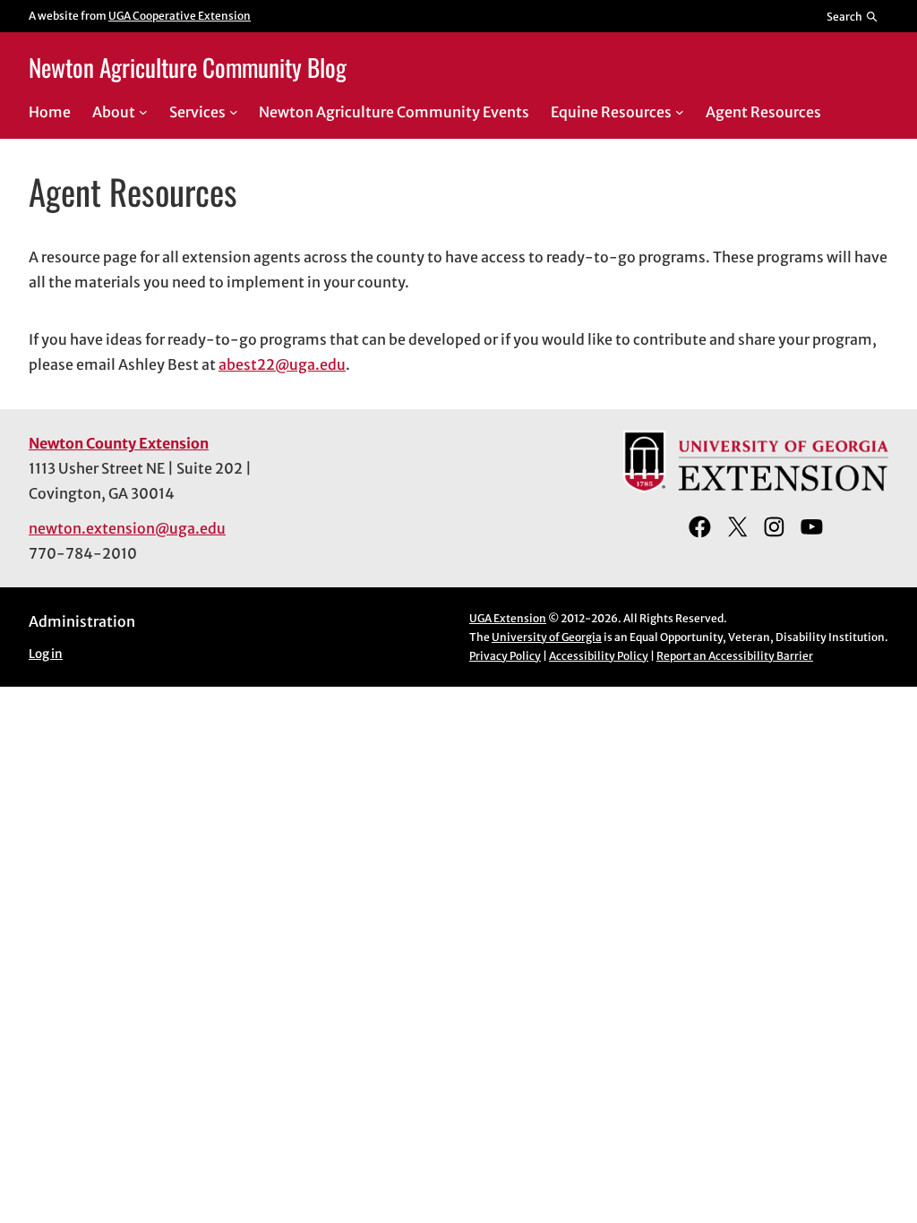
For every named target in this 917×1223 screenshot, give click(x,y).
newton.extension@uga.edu (127, 528)
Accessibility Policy (598, 656)
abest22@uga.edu (282, 364)
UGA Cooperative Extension (179, 15)
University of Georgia (547, 637)
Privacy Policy (505, 656)
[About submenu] (143, 111)
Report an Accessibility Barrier (734, 656)
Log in (46, 654)
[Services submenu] (233, 111)
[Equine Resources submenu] (679, 111)
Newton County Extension (119, 443)
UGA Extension (507, 618)
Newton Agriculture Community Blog (188, 67)
